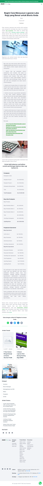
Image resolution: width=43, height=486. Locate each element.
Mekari (4, 391)
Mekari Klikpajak (21, 446)
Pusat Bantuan (30, 446)
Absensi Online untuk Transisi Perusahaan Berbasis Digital (9, 425)
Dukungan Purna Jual (14, 444)
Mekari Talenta (23, 443)
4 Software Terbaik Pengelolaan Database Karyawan (8, 420)
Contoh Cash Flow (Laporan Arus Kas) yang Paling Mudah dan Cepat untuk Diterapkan (9, 410)
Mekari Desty (22, 461)
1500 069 (28, 470)
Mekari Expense (21, 453)
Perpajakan (5, 394)
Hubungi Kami (30, 444)
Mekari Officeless (22, 456)
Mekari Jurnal (22, 442)
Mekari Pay (22, 458)
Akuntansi (21, 23)
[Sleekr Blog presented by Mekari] (5, 4)
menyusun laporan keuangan (17, 32)
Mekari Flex (22, 449)
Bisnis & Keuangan (7, 386)
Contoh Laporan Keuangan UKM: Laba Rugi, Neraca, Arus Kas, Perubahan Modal (9, 405)
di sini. (10, 312)
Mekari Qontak (23, 448)
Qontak (4, 396)
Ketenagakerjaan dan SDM (8, 389)
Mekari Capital (23, 460)
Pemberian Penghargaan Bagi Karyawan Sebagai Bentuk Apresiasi (9, 415)
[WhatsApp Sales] (40, 483)
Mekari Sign (22, 451)
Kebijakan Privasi (29, 448)
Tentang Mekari (29, 442)
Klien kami (14, 446)
